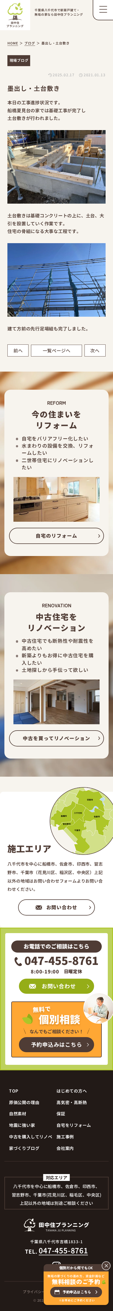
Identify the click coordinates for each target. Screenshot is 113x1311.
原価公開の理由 (24, 1102)
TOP (13, 1091)
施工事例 (65, 1136)
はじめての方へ (71, 1091)
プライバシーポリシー (42, 1291)
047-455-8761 (61, 960)
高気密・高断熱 (71, 1102)
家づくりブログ (24, 1148)
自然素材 (17, 1113)
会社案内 (65, 1148)
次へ (95, 350)
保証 (60, 1113)
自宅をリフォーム (73, 1125)
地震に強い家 (22, 1125)
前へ (18, 350)
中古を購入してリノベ (30, 1136)
